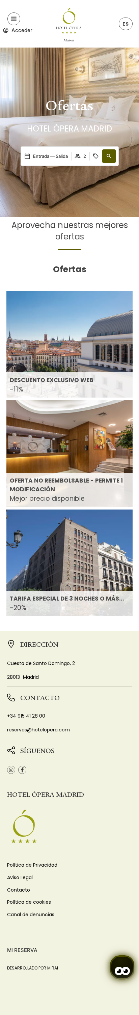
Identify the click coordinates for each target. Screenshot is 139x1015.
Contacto (18, 890)
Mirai (52, 968)
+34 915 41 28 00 (26, 716)
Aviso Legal (20, 877)
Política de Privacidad (32, 865)
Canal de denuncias (30, 914)
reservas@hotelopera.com (38, 729)
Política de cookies (29, 902)
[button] (109, 156)
